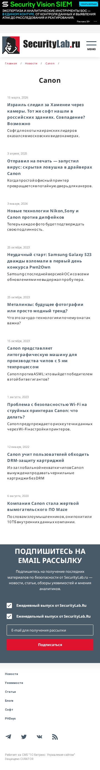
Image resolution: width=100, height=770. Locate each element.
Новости (11, 674)
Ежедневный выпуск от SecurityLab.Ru (51, 605)
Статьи (10, 692)
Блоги (9, 701)
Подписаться (50, 644)
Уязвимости (14, 683)
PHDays (10, 718)
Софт (9, 709)
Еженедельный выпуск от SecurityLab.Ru (53, 616)
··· (95, 21)
